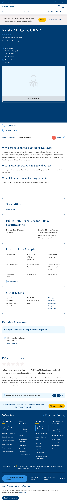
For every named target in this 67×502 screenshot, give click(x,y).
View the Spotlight (56, 406)
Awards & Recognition (22, 450)
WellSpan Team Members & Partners (14, 478)
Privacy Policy (23, 492)
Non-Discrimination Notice (49, 478)
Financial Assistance (8, 440)
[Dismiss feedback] (63, 395)
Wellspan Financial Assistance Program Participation (52, 303)
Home (4, 137)
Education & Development (56, 444)
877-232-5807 (34, 468)
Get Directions (9, 56)
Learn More (19, 37)
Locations (27, 12)
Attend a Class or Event (40, 438)
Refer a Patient (56, 439)
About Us (22, 435)
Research (55, 449)
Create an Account (54, 20)
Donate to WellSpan (42, 428)
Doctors (4, 12)
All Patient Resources (8, 433)
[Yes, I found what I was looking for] (54, 395)
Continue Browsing (10, 498)
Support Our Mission (41, 433)
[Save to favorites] (54, 138)
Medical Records (7, 444)
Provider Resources (58, 435)
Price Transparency (8, 451)
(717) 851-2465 (11, 126)
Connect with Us (25, 430)
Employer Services (24, 455)
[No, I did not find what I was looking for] (59, 395)
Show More (13, 281)
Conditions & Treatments (56, 12)
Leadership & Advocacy (23, 440)
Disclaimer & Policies (34, 478)
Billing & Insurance (7, 437)
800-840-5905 (43, 466)
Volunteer (38, 443)
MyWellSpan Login (10, 428)
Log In (42, 20)
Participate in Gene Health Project (41, 457)
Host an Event (39, 452)
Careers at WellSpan (59, 430)
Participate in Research (39, 448)
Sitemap (62, 478)
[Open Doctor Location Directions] (33, 110)
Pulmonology (15, 41)
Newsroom (22, 445)
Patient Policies (6, 448)
